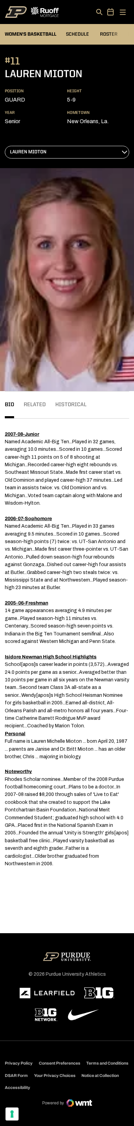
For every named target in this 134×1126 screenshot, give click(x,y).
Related (35, 405)
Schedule (77, 34)
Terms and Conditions (107, 1063)
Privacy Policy (19, 1063)
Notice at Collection (100, 1075)
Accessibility (17, 1087)
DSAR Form (16, 1075)
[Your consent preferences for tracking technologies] (12, 1114)
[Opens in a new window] (47, 993)
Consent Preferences (59, 1063)
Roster (109, 34)
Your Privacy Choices (55, 1075)
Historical (71, 405)
